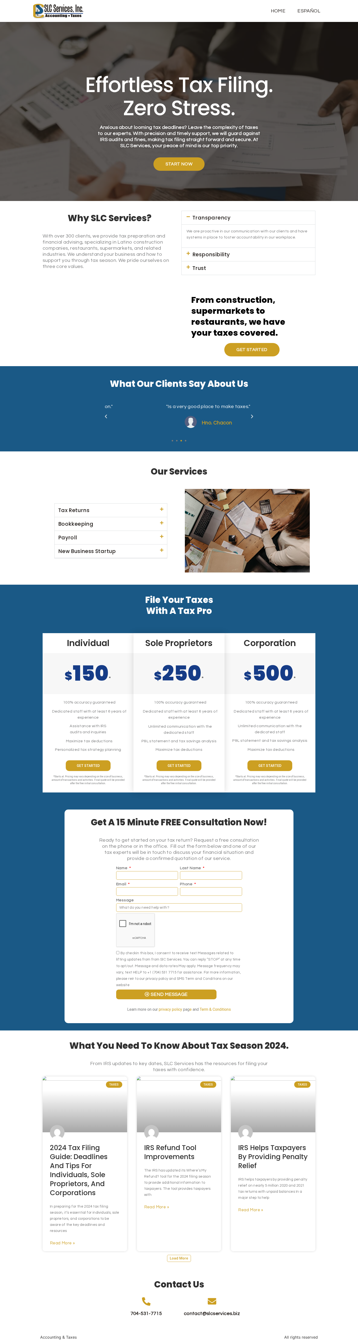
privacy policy (170, 1009)
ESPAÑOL (308, 11)
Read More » (62, 1243)
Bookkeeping (75, 523)
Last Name (191, 868)
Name (122, 868)
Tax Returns (73, 510)
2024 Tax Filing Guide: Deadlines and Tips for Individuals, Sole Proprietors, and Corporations (79, 1170)
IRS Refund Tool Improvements (170, 1152)
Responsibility (211, 254)
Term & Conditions (215, 1009)
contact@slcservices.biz (212, 1313)
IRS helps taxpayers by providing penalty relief (273, 1157)
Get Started (88, 766)
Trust (199, 268)
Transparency (211, 217)
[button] (248, 217)
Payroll (67, 537)
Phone (187, 884)
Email (121, 884)
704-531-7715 (146, 1313)
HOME (278, 11)
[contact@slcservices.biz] (212, 1301)
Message (125, 900)
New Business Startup (87, 551)
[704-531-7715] (146, 1301)
